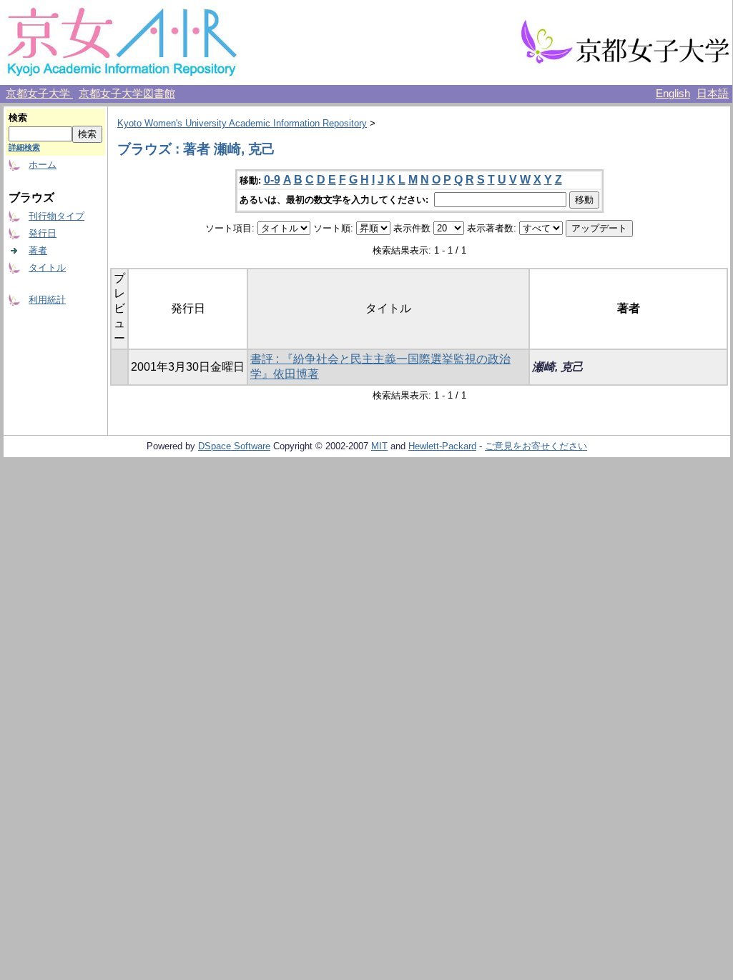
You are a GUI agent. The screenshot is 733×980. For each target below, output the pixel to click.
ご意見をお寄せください (536, 446)
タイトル (47, 267)
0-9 (272, 180)
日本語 (713, 93)
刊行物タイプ (56, 216)
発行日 (42, 233)
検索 (18, 117)
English (673, 93)
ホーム (42, 164)
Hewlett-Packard (442, 446)
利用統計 (47, 299)
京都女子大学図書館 (127, 93)
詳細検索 (24, 147)
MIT (379, 446)
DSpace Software (234, 446)
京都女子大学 (39, 93)
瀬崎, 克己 (558, 367)
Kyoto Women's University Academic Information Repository (242, 123)
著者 (38, 250)
